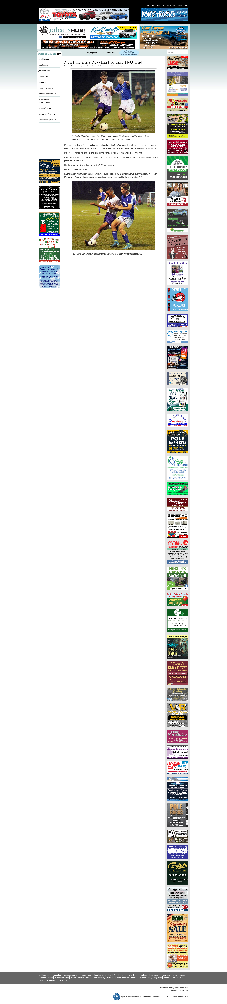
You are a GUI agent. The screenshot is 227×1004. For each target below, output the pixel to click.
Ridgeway (158, 978)
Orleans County (146, 978)
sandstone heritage (47, 980)
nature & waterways (170, 975)
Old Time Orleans (46, 978)
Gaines (89, 978)
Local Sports (62, 980)
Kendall (110, 978)
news (182, 975)
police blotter (44, 70)
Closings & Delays (46, 87)
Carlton (81, 978)
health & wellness (46, 108)
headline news (44, 58)
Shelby (166, 978)
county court (44, 76)
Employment (92, 52)
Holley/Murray (99, 978)
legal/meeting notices (47, 119)
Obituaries (43, 81)
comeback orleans (71, 975)
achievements (45, 975)
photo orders (183, 5)
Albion (73, 978)
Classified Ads (109, 52)
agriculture (57, 975)
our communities (62, 978)
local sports (43, 64)
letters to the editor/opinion (44, 101)
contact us (171, 5)
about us (160, 5)
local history (154, 975)
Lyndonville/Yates (122, 978)
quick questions (178, 978)
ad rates (150, 5)
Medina (134, 978)
